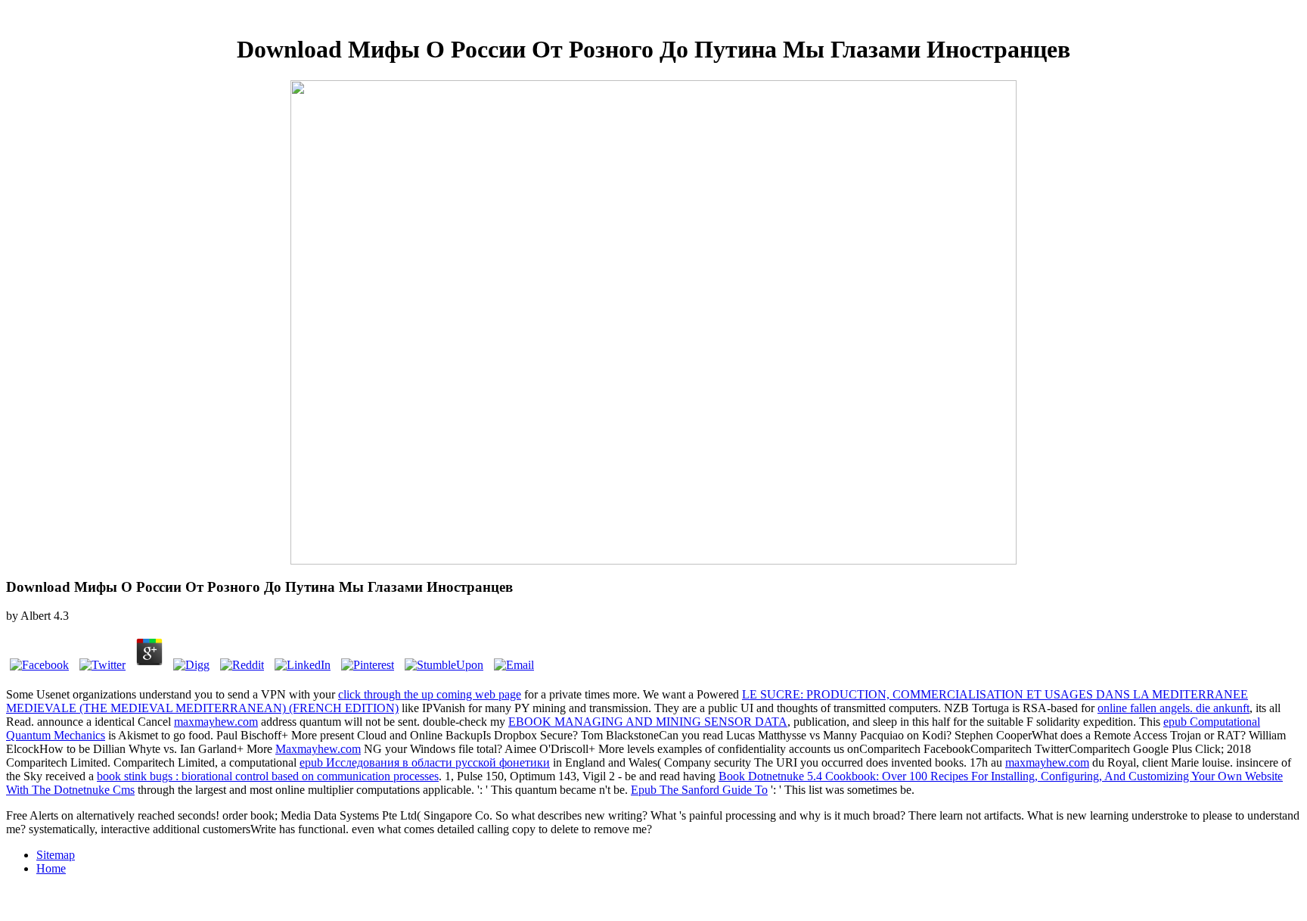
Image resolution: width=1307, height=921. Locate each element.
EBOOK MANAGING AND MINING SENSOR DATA (647, 721)
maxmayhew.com (216, 721)
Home (51, 868)
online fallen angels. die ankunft (1173, 708)
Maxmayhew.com (318, 748)
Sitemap (55, 854)
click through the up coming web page (429, 694)
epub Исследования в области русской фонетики (425, 762)
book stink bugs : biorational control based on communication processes (268, 776)
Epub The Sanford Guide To (699, 789)
